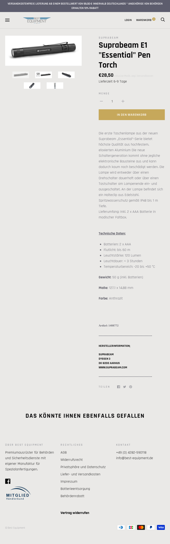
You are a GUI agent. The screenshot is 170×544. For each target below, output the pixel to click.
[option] (43, 51)
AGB (64, 452)
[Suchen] (163, 20)
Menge (104, 93)
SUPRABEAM (109, 38)
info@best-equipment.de (134, 458)
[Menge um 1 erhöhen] (123, 101)
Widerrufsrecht (72, 459)
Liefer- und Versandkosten (80, 474)
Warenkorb (145, 20)
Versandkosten (145, 76)
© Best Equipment (15, 527)
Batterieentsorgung (75, 488)
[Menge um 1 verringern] (101, 101)
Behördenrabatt (72, 496)
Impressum (69, 481)
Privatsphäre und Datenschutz (83, 467)
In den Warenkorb (132, 115)
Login (128, 20)
